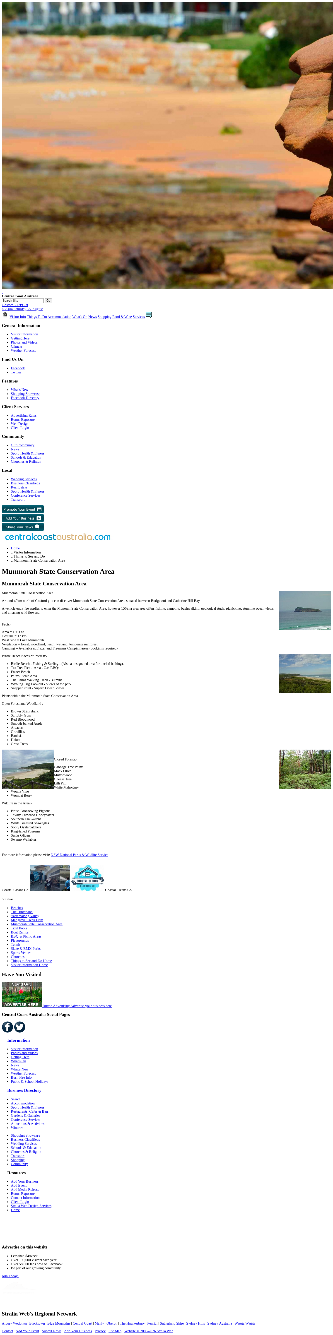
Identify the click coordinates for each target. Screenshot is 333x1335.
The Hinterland (22, 912)
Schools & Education (26, 457)
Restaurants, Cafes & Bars (29, 1111)
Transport (17, 499)
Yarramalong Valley (25, 916)
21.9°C (22, 307)
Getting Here (20, 338)
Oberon (111, 1323)
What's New (20, 390)
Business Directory (23, 1090)
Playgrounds (20, 940)
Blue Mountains (58, 1323)
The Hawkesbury (132, 1323)
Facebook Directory (25, 398)
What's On (79, 317)
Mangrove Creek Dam (27, 920)
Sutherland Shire (172, 1323)
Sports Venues (21, 953)
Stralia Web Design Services (31, 1206)
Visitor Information (24, 334)
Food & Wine (122, 317)
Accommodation (59, 317)
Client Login (20, 428)
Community (19, 1164)
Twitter (16, 372)
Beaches (17, 908)
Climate (16, 346)
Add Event (19, 1185)
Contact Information (25, 1198)
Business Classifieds (25, 483)
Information (18, 1040)
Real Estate (19, 487)
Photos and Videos (24, 342)
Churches (17, 957)
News (92, 317)
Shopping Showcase (25, 394)
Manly (99, 1323)
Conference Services (25, 495)
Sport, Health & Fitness (27, 453)
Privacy (100, 1331)
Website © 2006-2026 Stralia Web (148, 1331)
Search (16, 1099)
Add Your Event (27, 1331)
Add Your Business (25, 1181)
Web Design (20, 424)
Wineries (17, 1128)
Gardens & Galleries (25, 1115)
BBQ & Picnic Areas (26, 936)
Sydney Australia (219, 1323)
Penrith (152, 1323)
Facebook (18, 368)
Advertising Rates (23, 415)
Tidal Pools (19, 928)
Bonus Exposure (23, 419)
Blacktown (37, 1323)
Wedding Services (24, 479)
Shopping (104, 317)
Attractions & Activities (27, 1124)
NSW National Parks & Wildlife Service (79, 855)
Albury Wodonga (14, 1323)
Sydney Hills (195, 1323)
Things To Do (37, 317)
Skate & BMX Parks (26, 948)
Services (139, 317)
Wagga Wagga (244, 1323)
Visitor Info (18, 317)
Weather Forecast (23, 350)
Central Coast (82, 1323)
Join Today (10, 1276)
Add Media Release (25, 1189)
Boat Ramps (20, 932)
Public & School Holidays (29, 1081)
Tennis (15, 944)
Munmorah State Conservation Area (37, 924)
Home (15, 548)
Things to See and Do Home (31, 961)
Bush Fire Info (21, 1077)
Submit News (51, 1331)
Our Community (22, 445)
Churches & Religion (26, 461)
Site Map (115, 1331)
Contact (7, 1331)
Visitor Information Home (29, 965)
